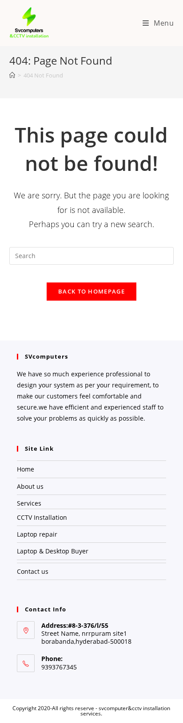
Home (25, 469)
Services (29, 503)
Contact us (32, 571)
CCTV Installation (42, 517)
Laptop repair (37, 534)
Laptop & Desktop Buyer (52, 551)
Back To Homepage (91, 291)
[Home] (12, 75)
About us (30, 486)
